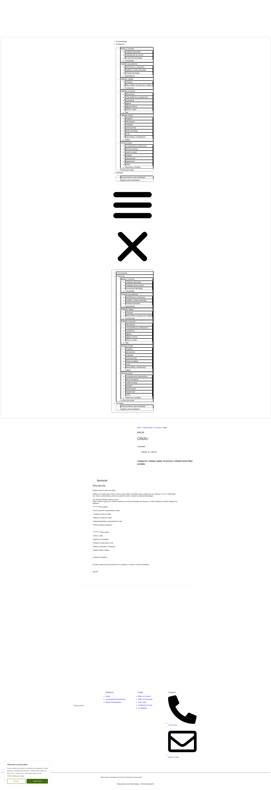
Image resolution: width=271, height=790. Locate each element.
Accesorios (129, 88)
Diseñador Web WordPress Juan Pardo (156, 777)
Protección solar (127, 170)
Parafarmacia (126, 143)
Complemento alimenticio (136, 146)
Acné (127, 134)
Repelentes (130, 161)
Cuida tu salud (131, 152)
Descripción (102, 480)
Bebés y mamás (127, 49)
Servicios (119, 173)
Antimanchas (130, 128)
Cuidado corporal (127, 91)
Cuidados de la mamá (134, 55)
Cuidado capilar (126, 79)
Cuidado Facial (126, 115)
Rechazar (16, 781)
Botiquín (128, 155)
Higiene (128, 103)
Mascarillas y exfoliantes (135, 137)
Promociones (121, 41)
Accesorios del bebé (133, 58)
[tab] (102, 480)
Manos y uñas (130, 109)
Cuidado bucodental (128, 64)
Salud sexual (130, 158)
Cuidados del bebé (133, 52)
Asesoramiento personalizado (132, 177)
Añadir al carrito (149, 452)
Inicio (139, 427)
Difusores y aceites (132, 167)
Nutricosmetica (131, 149)
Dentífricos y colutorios (134, 67)
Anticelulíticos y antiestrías (136, 97)
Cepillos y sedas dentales (135, 70)
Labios (127, 140)
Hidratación (130, 94)
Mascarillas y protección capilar (138, 85)
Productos (120, 44)
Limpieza (128, 118)
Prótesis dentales (132, 73)
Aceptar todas (37, 781)
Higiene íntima (131, 106)
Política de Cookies (18, 776)
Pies (126, 112)
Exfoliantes (129, 100)
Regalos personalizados (130, 180)
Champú (128, 82)
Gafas (127, 164)
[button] (132, 225)
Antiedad (129, 124)
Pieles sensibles (131, 131)
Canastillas (129, 61)
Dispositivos (130, 76)
